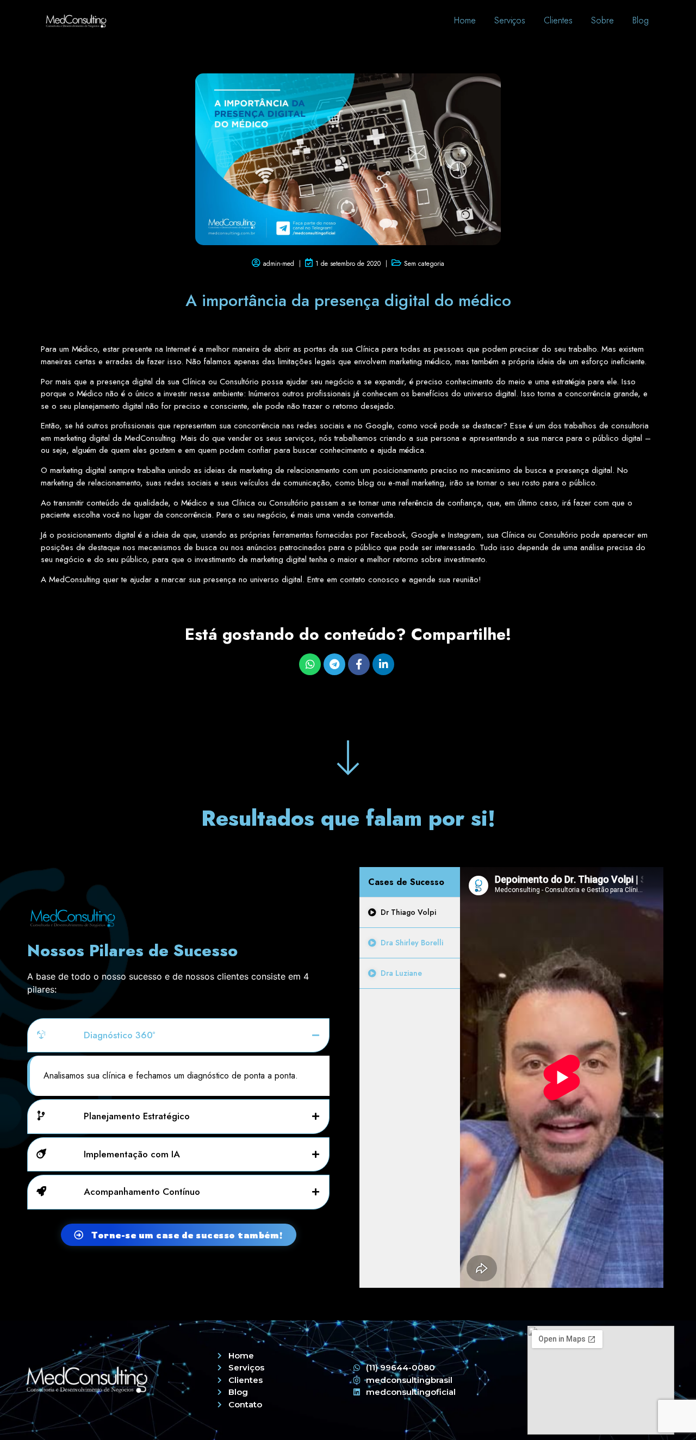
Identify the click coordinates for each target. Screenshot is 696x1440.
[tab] (409, 912)
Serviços (509, 20)
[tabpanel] (561, 1077)
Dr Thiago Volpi (408, 912)
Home (465, 20)
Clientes (558, 20)
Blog (640, 20)
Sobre (602, 20)
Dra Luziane (401, 973)
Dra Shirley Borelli (412, 942)
